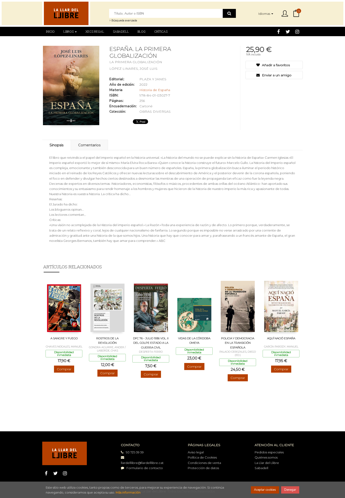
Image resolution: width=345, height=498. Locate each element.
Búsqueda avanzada (124, 20)
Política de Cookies (202, 457)
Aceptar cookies (265, 490)
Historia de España (154, 90)
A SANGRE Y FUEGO (64, 338)
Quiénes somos (266, 457)
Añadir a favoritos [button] (275, 65)
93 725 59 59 (135, 452)
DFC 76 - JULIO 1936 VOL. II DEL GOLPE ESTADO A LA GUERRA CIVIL (151, 342)
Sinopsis (56, 145)
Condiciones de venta (204, 463)
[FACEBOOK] (278, 31)
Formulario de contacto (144, 468)
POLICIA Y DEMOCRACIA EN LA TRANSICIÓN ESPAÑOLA (237, 342)
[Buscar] (229, 13)
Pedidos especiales (269, 452)
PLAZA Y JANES (152, 79)
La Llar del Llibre (267, 463)
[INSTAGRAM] (297, 31)
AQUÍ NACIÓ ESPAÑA (281, 338)
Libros (68, 31)
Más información (128, 492)
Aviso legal (196, 452)
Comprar (64, 369)
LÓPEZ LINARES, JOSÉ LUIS (133, 68)
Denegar (290, 490)
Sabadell (261, 468)
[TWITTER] (288, 31)
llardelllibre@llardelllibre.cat (142, 463)
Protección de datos (203, 468)
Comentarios (89, 145)
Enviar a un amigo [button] (276, 75)
